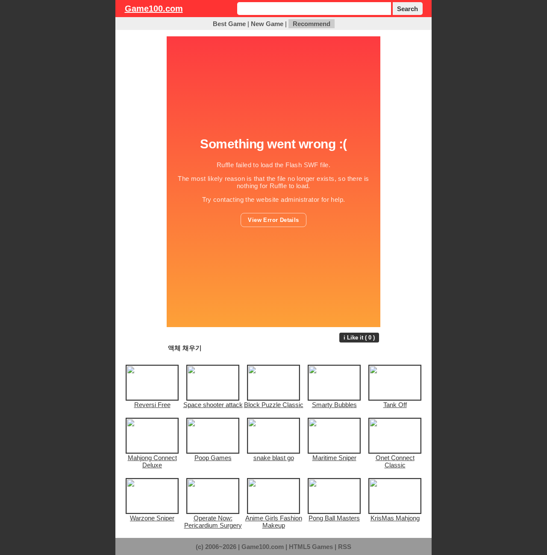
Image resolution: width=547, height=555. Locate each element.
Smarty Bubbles (334, 404)
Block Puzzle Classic (273, 404)
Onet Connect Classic (395, 461)
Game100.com (154, 8)
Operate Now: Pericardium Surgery (213, 521)
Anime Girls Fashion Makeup (273, 521)
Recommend (311, 23)
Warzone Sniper (152, 518)
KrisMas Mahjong (395, 518)
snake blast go (273, 457)
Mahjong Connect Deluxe (152, 461)
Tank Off (395, 404)
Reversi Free (152, 404)
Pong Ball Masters (334, 518)
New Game (267, 23)
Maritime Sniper (334, 457)
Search (407, 8)
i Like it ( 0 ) (359, 337)
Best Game (229, 23)
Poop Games (213, 457)
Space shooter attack (213, 404)
